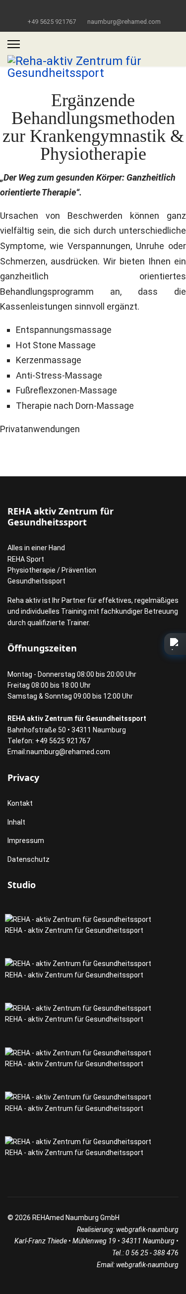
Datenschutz (28, 859)
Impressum (25, 840)
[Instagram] (93, 9)
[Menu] (13, 44)
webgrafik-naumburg (147, 1229)
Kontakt (20, 803)
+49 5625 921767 (51, 21)
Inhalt (16, 822)
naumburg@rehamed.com (124, 21)
